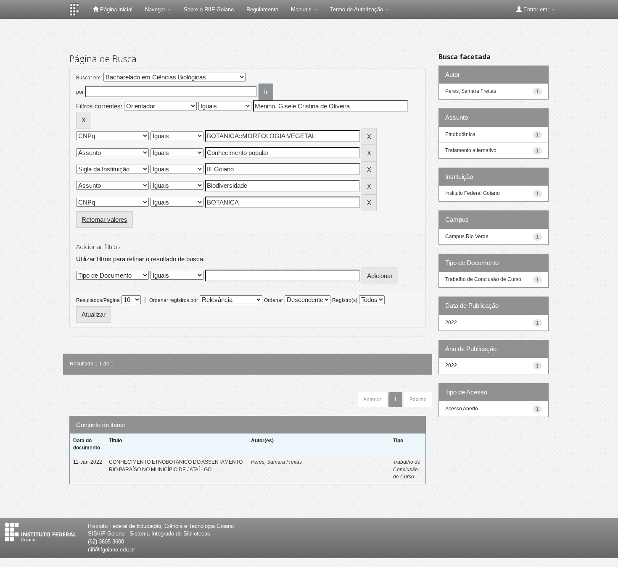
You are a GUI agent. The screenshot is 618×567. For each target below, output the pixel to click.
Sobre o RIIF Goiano (209, 9)
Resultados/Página (98, 300)
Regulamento (262, 9)
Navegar (156, 9)
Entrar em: (536, 9)
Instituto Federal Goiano (472, 193)
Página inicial (115, 9)
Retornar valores (104, 219)
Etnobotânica (460, 134)
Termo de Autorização (357, 9)
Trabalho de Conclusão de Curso (406, 469)
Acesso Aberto (461, 409)
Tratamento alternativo (471, 150)
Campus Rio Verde (467, 236)
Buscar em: (89, 78)
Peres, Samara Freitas (276, 462)
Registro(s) (344, 300)
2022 (451, 323)
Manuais (302, 9)
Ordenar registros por (173, 300)
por (80, 92)
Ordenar (273, 300)
